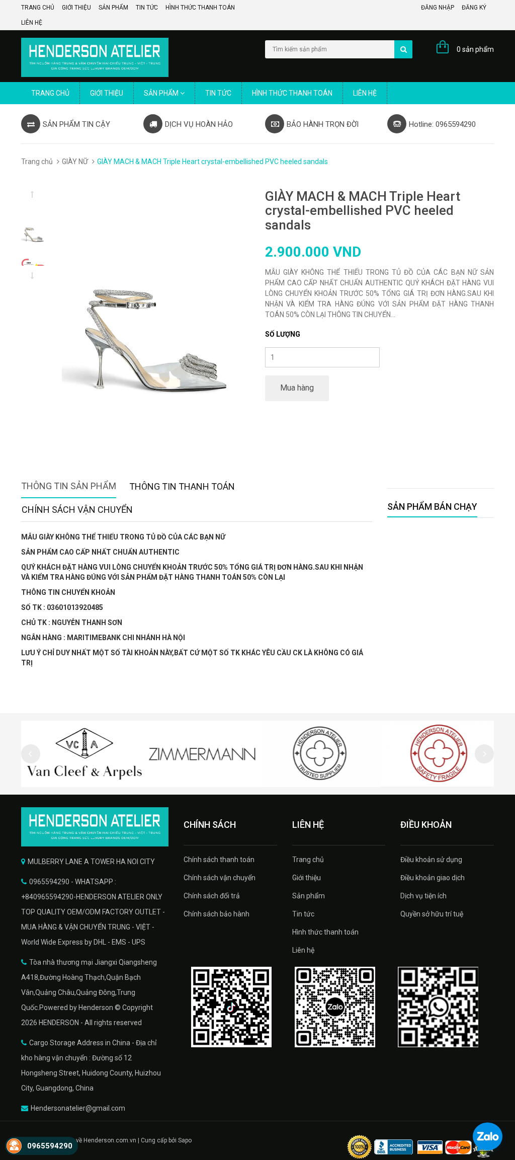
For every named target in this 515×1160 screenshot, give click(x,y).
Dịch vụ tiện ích (423, 896)
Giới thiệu (76, 7)
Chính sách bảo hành (216, 914)
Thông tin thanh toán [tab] (182, 486)
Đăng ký (474, 7)
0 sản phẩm (475, 49)
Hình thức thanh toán (200, 7)
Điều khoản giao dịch (432, 878)
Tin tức (147, 7)
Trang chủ (37, 7)
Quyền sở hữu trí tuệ (431, 914)
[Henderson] (94, 826)
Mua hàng (297, 388)
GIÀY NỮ (75, 162)
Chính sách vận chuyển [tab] (77, 509)
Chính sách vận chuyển (219, 878)
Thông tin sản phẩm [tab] (68, 486)
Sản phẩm (113, 7)
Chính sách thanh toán (219, 860)
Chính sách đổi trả (212, 896)
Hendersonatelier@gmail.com (78, 1108)
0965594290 (49, 1145)
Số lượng (282, 334)
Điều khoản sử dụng (431, 860)
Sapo (185, 1140)
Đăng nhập (437, 7)
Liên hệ (31, 22)
